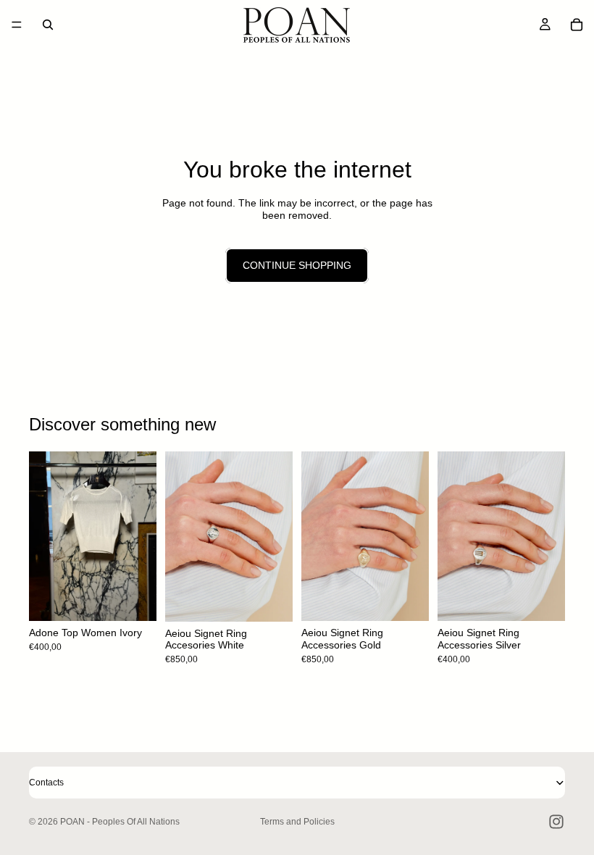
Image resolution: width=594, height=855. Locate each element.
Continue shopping (297, 265)
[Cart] (577, 25)
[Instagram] (556, 821)
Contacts (46, 782)
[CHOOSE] (134, 599)
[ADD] (270, 599)
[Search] (48, 25)
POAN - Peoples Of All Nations (120, 822)
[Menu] (16, 24)
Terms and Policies (297, 822)
